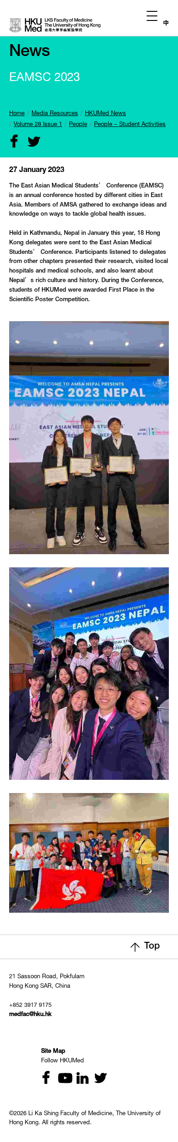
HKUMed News (105, 114)
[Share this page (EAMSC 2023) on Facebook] (12, 143)
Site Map (53, 1052)
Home (17, 114)
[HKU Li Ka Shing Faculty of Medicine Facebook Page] (44, 1079)
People (78, 125)
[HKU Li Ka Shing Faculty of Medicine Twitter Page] (96, 1079)
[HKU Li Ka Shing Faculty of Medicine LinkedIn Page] (79, 1079)
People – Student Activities (130, 125)
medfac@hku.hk (30, 1015)
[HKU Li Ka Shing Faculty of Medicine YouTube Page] (61, 1079)
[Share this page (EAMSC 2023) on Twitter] (29, 143)
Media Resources (54, 114)
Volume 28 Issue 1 (38, 125)
